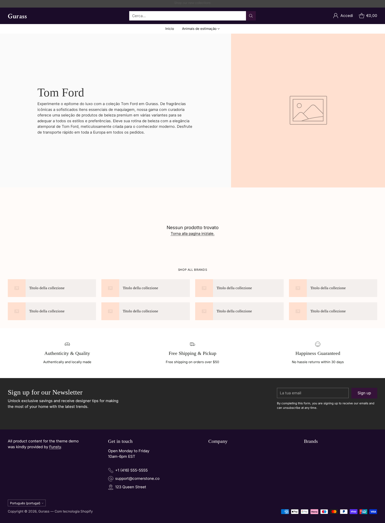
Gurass (43, 511)
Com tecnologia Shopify (74, 511)
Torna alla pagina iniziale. (193, 233)
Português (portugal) (25, 503)
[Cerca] (251, 15)
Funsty (55, 447)
